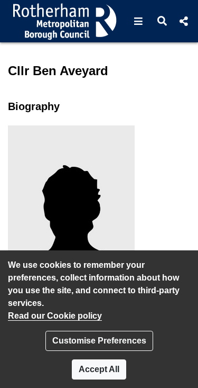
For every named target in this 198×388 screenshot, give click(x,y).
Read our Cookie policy (55, 315)
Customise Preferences (99, 340)
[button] (138, 21)
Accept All (99, 369)
